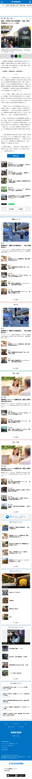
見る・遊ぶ (13, 5)
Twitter (18, 735)
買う (17, 5)
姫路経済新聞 (16, 2)
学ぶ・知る (29, 5)
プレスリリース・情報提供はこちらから (10, 743)
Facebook (14, 735)
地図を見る (16, 156)
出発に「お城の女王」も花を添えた (13, 71)
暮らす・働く (22, 5)
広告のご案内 (5, 749)
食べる (7, 5)
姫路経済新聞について (6, 741)
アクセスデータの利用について (8, 745)
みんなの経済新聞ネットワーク (16, 764)
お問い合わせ (5, 747)
